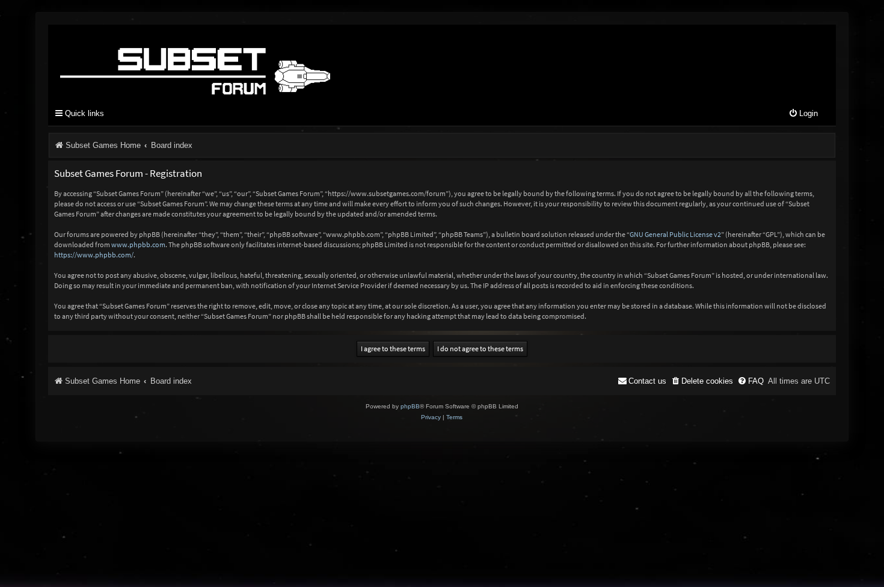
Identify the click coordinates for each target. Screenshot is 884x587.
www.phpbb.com (138, 244)
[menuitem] (803, 114)
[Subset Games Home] (270, 62)
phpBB (410, 406)
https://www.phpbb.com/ (94, 254)
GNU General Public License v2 (675, 234)
